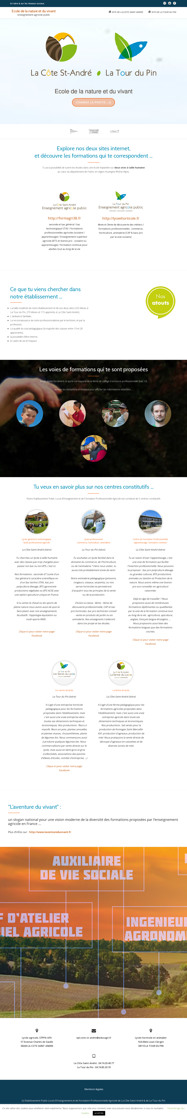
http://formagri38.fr (64, 218)
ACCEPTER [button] (99, 1113)
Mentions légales (93, 1089)
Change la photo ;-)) (93, 103)
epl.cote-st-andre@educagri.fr (93, 1037)
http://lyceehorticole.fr (120, 218)
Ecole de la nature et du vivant (34, 11)
